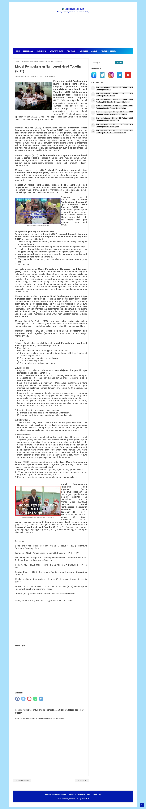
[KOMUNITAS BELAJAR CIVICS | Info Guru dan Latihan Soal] (73, 9)
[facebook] (17, 699)
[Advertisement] (73, 31)
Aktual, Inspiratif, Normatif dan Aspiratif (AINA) (73, 799)
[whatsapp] (35, 699)
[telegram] (41, 699)
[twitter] (23, 699)
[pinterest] (29, 699)
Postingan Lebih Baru (22, 780)
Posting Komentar (49, 76)
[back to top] (142, 805)
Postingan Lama (81, 780)
